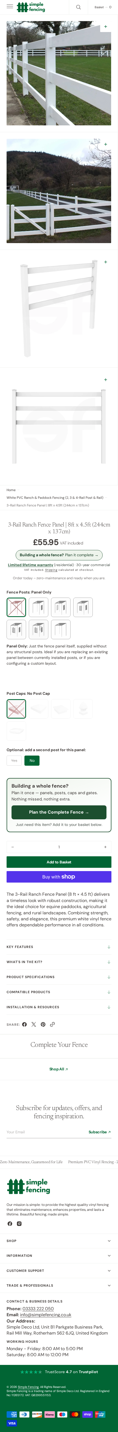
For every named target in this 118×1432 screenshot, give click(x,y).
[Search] (78, 7)
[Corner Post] (83, 607)
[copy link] (52, 1025)
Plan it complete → (59, 554)
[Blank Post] (61, 629)
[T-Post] (16, 629)
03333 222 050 (38, 1309)
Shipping (51, 570)
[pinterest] (43, 1025)
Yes (14, 760)
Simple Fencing (28, 1387)
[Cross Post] (38, 629)
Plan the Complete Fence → (59, 812)
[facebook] (24, 1025)
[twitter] (33, 1025)
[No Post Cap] (16, 709)
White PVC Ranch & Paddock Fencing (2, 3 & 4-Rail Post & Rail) (55, 497)
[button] (9, 7)
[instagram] (19, 1223)
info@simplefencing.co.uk (45, 1315)
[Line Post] (61, 607)
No (32, 760)
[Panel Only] (16, 607)
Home (11, 490)
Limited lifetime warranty (30, 565)
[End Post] (38, 607)
